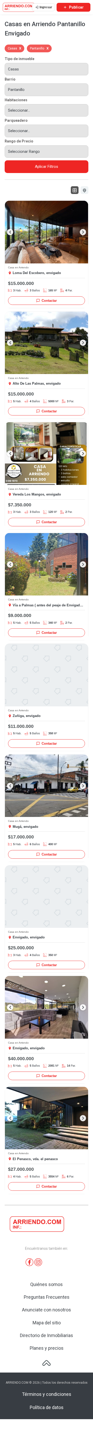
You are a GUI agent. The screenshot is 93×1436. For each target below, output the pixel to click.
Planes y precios (47, 1348)
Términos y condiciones (46, 1394)
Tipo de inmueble (19, 59)
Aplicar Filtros (46, 166)
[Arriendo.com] (19, 7)
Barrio (10, 79)
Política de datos (47, 1407)
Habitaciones (16, 100)
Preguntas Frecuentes (46, 1297)
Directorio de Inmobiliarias (46, 1335)
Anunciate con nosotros (46, 1309)
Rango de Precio (19, 141)
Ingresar (46, 7)
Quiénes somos (46, 1284)
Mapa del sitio (47, 1322)
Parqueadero (16, 120)
